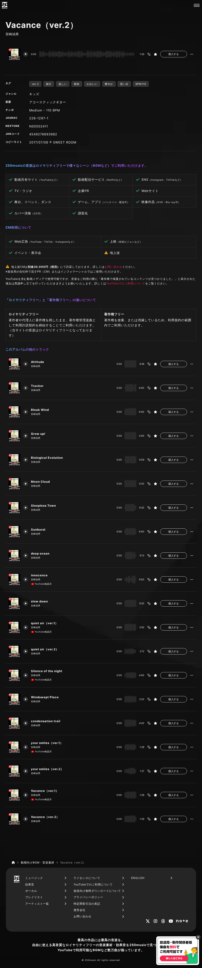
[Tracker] (14, 388)
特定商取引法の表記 (87, 903)
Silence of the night (46, 671)
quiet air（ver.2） (45, 649)
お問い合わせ (113, 266)
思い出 (124, 83)
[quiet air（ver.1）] (14, 627)
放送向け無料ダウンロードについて (97, 890)
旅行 (48, 83)
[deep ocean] (14, 555)
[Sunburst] (14, 532)
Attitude (37, 362)
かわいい (92, 83)
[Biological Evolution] (14, 460)
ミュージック (34, 878)
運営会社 (79, 910)
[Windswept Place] (14, 699)
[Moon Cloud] (14, 484)
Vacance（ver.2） (45, 817)
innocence (39, 575)
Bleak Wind (40, 410)
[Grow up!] (14, 436)
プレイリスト (34, 897)
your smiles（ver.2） (47, 769)
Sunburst (38, 529)
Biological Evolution (47, 458)
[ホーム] (13, 862)
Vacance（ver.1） (45, 791)
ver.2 (35, 83)
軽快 (76, 83)
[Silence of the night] (14, 675)
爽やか (109, 83)
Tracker (37, 386)
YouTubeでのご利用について (125, 283)
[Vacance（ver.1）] (14, 795)
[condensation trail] (14, 723)
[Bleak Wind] (14, 412)
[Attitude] (14, 364)
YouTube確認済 (43, 583)
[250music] (4, 5)
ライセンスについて (87, 878)
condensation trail (45, 721)
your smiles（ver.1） (47, 743)
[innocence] (14, 579)
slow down (39, 601)
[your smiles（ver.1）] (14, 747)
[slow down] (14, 603)
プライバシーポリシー (88, 897)
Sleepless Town (43, 505)
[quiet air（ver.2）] (14, 651)
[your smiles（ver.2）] (14, 771)
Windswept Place (45, 697)
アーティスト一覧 (37, 903)
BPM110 (141, 83)
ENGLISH (137, 878)
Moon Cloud (40, 482)
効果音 (29, 884)
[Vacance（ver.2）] (14, 819)
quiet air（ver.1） (44, 623)
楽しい (63, 83)
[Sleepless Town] (14, 508)
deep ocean (40, 553)
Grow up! (38, 434)
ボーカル (31, 890)
